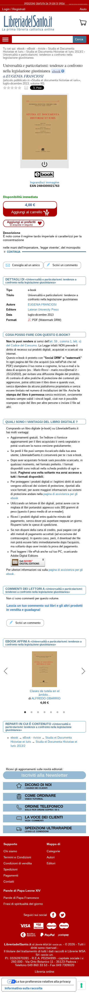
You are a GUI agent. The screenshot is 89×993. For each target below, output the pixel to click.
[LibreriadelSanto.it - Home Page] (28, 23)
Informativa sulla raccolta (23, 988)
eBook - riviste (36, 48)
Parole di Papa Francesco (21, 897)
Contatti (8, 881)
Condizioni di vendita (17, 863)
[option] (44, 679)
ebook (21, 48)
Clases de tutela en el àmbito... (44, 692)
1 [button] (25, 712)
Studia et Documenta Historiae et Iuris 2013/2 (54, 51)
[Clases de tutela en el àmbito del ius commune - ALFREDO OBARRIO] (44, 669)
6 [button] (57, 712)
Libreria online (44, 971)
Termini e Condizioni (17, 857)
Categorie (53, 851)
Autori (51, 857)
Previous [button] (5, 670)
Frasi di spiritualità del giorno (23, 904)
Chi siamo (10, 851)
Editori (51, 863)
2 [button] (31, 712)
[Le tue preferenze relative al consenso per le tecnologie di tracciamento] (81, 985)
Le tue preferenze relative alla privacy (43, 981)
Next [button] (83, 670)
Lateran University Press (43, 309)
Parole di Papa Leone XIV (21, 890)
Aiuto (83, 9)
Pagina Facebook (53, 915)
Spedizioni (10, 869)
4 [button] (44, 712)
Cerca (79, 39)
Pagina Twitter (62, 915)
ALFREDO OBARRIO (46, 698)
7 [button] (64, 712)
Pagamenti (10, 875)
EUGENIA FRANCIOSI (42, 304)
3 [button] (38, 712)
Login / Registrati (13, 9)
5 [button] (51, 712)
